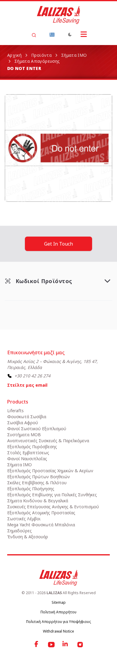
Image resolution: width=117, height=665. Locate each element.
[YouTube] (51, 645)
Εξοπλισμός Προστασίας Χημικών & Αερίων (50, 470)
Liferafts (15, 410)
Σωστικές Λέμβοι (23, 518)
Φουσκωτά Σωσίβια (26, 416)
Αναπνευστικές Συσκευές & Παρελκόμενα (48, 440)
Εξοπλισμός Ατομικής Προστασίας (41, 512)
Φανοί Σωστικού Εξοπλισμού (36, 428)
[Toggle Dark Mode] (69, 34)
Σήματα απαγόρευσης (37, 61)
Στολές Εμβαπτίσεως (28, 452)
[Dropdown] (51, 34)
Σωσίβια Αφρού (22, 422)
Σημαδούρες (19, 531)
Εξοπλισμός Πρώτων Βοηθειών (38, 476)
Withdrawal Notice (58, 631)
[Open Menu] (84, 34)
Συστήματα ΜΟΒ (24, 434)
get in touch (58, 243)
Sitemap (59, 602)
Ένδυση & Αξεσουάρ (27, 537)
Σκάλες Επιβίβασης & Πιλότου (37, 482)
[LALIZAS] (58, 15)
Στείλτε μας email (27, 385)
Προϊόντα (41, 55)
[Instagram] (80, 645)
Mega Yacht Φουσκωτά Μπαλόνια (41, 524)
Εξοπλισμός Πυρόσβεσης (32, 446)
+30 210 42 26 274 (32, 376)
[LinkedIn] (65, 645)
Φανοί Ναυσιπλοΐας (27, 458)
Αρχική (14, 55)
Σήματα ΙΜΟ (74, 55)
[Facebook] (37, 645)
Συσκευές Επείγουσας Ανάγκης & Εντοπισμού (53, 506)
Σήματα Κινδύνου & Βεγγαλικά (37, 500)
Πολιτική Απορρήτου (58, 612)
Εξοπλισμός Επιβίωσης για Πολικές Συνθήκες (52, 494)
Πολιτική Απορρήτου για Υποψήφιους (58, 621)
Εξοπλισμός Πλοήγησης (30, 488)
